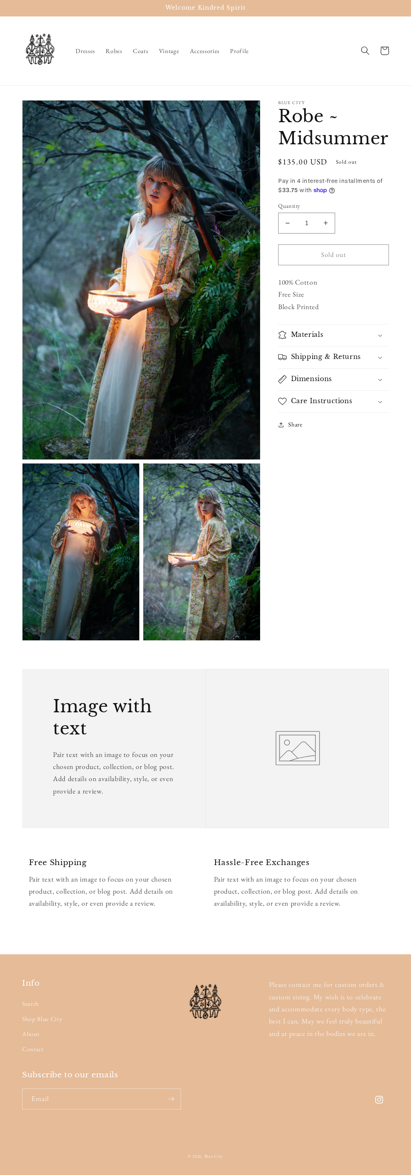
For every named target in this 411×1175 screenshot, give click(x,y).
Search (30, 1003)
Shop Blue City (42, 1019)
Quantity (289, 205)
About (30, 1033)
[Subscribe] (171, 1099)
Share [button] (295, 424)
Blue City (213, 1156)
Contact (33, 1049)
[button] (364, 50)
